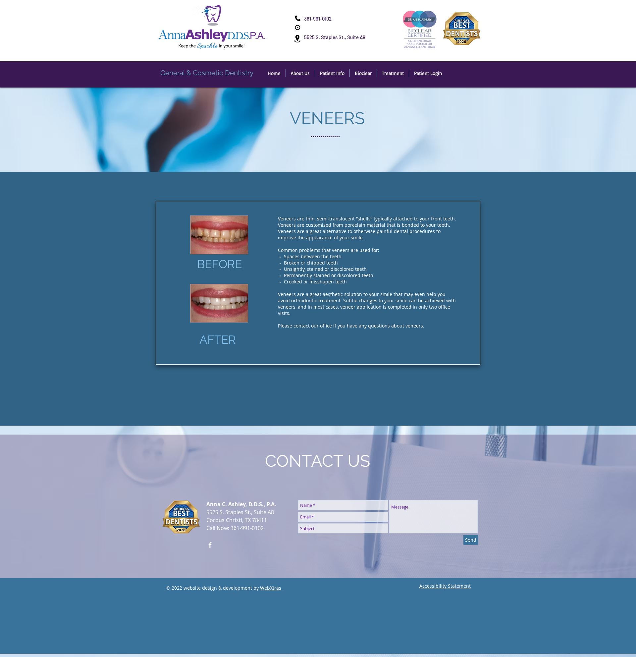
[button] (300, 73)
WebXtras (270, 588)
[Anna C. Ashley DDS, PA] (210, 545)
